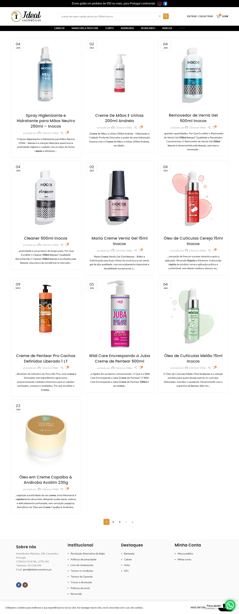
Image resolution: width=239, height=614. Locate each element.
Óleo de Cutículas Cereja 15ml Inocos (193, 240)
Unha (127, 565)
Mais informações (203, 607)
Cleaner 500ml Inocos (45, 238)
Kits (126, 570)
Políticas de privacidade (83, 559)
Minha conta (184, 559)
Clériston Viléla (50, 132)
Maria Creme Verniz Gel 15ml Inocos (119, 240)
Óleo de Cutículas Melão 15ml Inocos (193, 358)
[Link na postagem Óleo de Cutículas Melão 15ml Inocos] (193, 313)
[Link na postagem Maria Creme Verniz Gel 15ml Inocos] (119, 196)
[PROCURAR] (166, 16)
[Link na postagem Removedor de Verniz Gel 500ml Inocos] (193, 73)
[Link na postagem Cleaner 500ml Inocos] (46, 196)
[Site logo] (26, 16)
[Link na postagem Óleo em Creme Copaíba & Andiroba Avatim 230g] (46, 435)
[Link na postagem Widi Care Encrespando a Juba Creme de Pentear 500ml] (119, 313)
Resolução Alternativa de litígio (88, 553)
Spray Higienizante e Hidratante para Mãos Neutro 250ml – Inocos (46, 121)
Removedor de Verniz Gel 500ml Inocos (193, 118)
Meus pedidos (185, 553)
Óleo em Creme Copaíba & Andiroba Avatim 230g (45, 479)
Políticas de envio (80, 588)
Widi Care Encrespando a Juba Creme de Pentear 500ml (119, 358)
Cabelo (128, 559)
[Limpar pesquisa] (159, 16)
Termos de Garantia (82, 576)
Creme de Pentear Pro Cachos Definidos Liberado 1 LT (46, 358)
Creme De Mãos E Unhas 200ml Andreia (119, 118)
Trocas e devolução (81, 582)
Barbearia (129, 553)
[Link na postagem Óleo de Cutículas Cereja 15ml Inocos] (193, 196)
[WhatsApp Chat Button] (230, 605)
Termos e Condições (82, 570)
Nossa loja (76, 593)
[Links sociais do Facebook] (18, 585)
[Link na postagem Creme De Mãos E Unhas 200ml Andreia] (119, 73)
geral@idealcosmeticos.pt (37, 569)
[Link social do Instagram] (25, 585)
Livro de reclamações (82, 565)
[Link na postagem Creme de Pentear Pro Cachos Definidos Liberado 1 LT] (46, 313)
